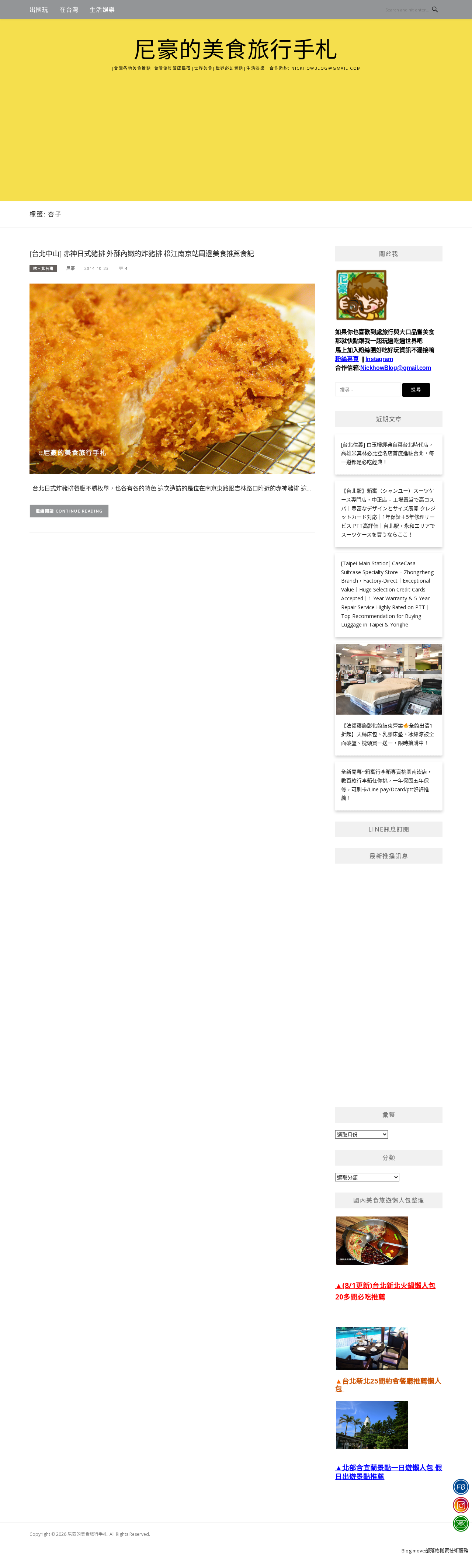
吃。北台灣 (43, 268)
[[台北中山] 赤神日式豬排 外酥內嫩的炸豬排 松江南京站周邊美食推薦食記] (172, 378)
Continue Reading (79, 511)
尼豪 (70, 268)
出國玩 (39, 10)
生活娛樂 (102, 10)
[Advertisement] (236, 127)
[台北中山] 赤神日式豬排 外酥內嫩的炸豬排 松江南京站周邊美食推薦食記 (142, 254)
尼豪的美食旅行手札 (236, 50)
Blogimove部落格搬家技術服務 (435, 1550)
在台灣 (69, 10)
